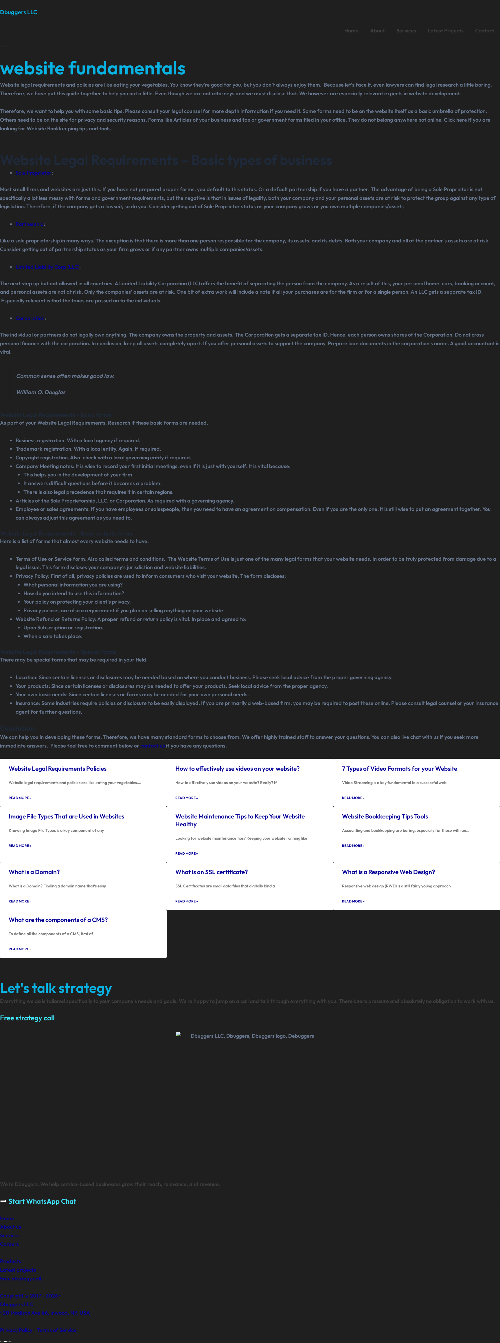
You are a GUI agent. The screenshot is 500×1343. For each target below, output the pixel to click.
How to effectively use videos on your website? (237, 768)
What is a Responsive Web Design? (388, 872)
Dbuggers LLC (18, 12)
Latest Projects (446, 30)
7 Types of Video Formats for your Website (399, 768)
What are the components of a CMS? (58, 919)
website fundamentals (92, 67)
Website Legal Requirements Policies (57, 768)
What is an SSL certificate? (211, 872)
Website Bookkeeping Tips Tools (385, 816)
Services (406, 30)
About (377, 30)
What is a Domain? (34, 872)
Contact (484, 30)
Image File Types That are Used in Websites (66, 816)
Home (351, 30)
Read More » (20, 798)
